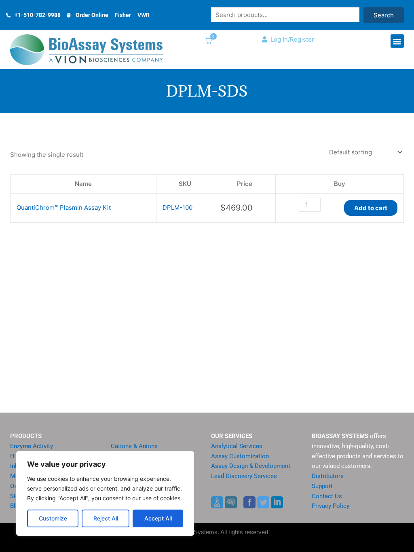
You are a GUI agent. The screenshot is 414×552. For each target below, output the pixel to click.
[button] (207, 41)
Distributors (328, 476)
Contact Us (327, 496)
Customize (53, 518)
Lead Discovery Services (244, 476)
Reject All (105, 518)
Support (322, 486)
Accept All (158, 518)
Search (384, 15)
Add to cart (370, 208)
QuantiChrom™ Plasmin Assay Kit (64, 207)
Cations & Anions (134, 446)
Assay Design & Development (250, 466)
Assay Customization (240, 456)
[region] (105, 493)
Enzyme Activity (31, 446)
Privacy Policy (330, 506)
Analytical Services (236, 446)
